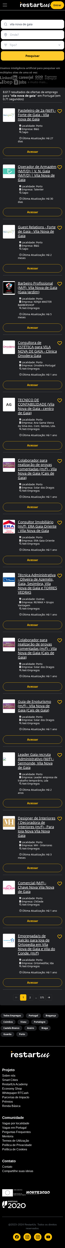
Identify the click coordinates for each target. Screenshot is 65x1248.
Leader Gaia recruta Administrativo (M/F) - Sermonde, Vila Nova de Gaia (36, 761)
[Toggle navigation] (5, 5)
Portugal (33, 1015)
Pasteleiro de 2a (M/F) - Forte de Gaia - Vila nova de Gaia (37, 115)
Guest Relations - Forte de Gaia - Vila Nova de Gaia (37, 231)
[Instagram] (27, 1237)
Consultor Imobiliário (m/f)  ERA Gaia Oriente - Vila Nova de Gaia (37, 526)
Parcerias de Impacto (15, 1097)
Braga (45, 1028)
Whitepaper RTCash (15, 1092)
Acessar (32, 152)
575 (42, 997)
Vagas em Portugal (14, 1127)
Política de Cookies (14, 1149)
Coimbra (8, 1021)
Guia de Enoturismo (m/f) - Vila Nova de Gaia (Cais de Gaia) (34, 706)
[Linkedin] (38, 1237)
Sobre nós (8, 1075)
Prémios (7, 1101)
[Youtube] (48, 1237)
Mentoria (7, 1136)
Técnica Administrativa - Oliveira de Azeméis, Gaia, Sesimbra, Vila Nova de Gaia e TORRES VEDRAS (37, 583)
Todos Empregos (12, 1015)
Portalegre (39, 1021)
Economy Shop (12, 1088)
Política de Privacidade (17, 1145)
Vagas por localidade (15, 1123)
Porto (22, 1034)
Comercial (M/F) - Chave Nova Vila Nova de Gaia (36, 887)
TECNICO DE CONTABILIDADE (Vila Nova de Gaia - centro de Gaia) (36, 406)
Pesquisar (32, 56)
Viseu (23, 1021)
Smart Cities (10, 1079)
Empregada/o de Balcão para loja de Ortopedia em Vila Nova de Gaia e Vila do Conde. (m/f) (36, 944)
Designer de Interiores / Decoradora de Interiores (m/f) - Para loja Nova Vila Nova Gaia (36, 827)
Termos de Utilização (15, 1140)
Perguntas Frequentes (16, 1132)
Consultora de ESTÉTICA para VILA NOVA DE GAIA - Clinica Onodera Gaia (37, 349)
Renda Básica (11, 1106)
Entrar (57, 5)
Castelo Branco (11, 1028)
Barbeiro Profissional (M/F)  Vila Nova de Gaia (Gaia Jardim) (37, 287)
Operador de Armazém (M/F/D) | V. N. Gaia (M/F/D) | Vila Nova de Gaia (37, 173)
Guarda (7, 1034)
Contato (7, 1166)
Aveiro (30, 1028)
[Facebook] (17, 1237)
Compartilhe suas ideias (17, 1171)
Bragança (51, 1015)
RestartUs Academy (15, 1084)
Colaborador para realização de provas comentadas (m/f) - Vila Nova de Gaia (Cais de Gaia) (37, 469)
